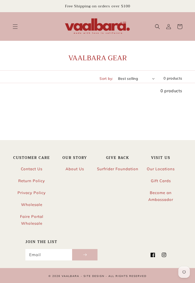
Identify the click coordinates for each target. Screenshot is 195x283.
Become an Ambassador (160, 196)
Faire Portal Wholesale (31, 220)
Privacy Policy (32, 192)
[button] (15, 26)
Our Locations (161, 168)
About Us (75, 168)
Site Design (94, 276)
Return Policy (31, 180)
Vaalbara (70, 276)
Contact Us (31, 168)
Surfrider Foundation (117, 168)
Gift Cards (161, 180)
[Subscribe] (85, 254)
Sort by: (106, 78)
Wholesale (31, 204)
